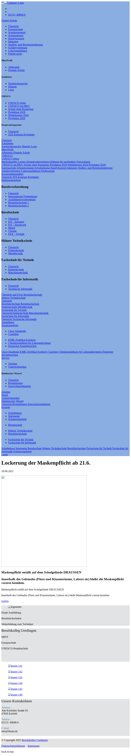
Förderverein (15, 53)
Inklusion (13, 41)
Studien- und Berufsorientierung (25, 44)
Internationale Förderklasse (22, 196)
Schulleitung (15, 413)
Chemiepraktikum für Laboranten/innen (29, 343)
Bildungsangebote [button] (11, 180)
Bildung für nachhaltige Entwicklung (70, 161)
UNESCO (7, 155)
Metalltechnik (15, 253)
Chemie (12, 231)
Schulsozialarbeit (17, 419)
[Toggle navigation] (2, 3)
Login (4, 454)
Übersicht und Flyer (12, 294)
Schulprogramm (16, 32)
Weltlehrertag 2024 (18, 115)
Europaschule (15, 29)
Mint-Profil (7, 149)
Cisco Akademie (17, 331)
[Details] (14, 2)
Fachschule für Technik (14, 310)
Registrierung (15, 383)
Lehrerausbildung (17, 50)
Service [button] (5, 357)
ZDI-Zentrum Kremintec (21, 134)
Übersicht (13, 26)
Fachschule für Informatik (15, 316)
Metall (11, 227)
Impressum (33, 745)
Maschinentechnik (18, 272)
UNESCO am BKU (19, 106)
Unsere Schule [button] (9, 20)
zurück (5, 601)
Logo (11, 89)
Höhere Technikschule (13, 297)
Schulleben (7, 143)
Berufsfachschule (33, 294)
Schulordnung (15, 35)
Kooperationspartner (12, 174)
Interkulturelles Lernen (13, 161)
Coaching (13, 334)
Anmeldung (7, 322)
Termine (12, 363)
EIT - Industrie (16, 221)
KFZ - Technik (16, 234)
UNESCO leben (17, 102)
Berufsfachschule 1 (18, 202)
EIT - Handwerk (17, 224)
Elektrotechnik (16, 250)
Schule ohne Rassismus (20, 109)
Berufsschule (15, 424)
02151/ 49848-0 (16, 14)
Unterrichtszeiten (17, 366)
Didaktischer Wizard (12, 401)
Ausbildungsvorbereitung (21, 199)
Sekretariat (14, 416)
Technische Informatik (20, 288)
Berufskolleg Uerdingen (35, 740)
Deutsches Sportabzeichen (22, 346)
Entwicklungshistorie (19, 386)
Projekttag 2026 (16, 118)
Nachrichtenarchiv (18, 83)
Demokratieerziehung (38, 161)
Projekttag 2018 (16, 112)
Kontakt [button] (5, 407)
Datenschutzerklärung (13, 745)
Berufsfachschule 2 (18, 205)
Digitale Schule (16, 70)
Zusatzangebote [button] (9, 325)
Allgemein (13, 67)
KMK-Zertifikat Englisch (21, 339)
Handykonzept (16, 38)
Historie (12, 86)
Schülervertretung (17, 47)
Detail (4, 395)
